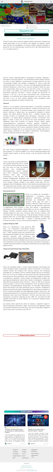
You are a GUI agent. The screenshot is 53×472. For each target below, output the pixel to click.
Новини (24, 449)
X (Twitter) (16, 453)
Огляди (24, 451)
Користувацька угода (26, 465)
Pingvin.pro (27, 1)
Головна (19, 38)
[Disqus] (26, 355)
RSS (14, 458)
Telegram (15, 449)
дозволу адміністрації (32, 470)
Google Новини (17, 455)
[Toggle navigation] (2, 2)
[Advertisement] (26, 65)
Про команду (35, 453)
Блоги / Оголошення (28, 38)
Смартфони (25, 458)
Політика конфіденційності (26, 467)
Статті (24, 453)
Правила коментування (27, 335)
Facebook (15, 451)
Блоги (23, 455)
